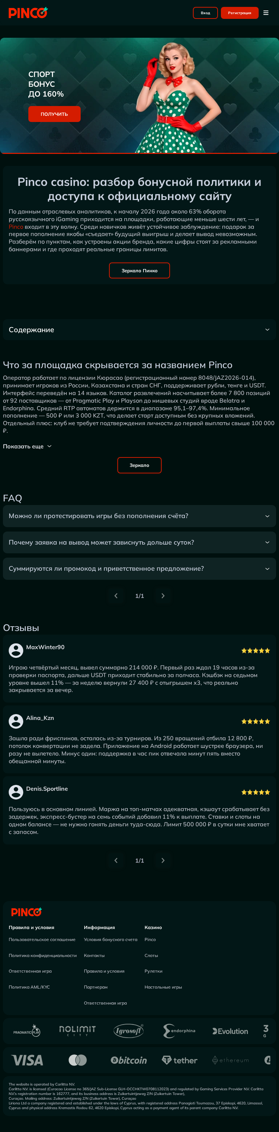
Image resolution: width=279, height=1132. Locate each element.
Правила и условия (31, 927)
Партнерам (96, 987)
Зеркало (139, 465)
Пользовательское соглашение (42, 939)
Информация (99, 927)
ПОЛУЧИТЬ (54, 114)
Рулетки (153, 971)
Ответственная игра (30, 971)
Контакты (94, 955)
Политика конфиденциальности (43, 955)
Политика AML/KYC (29, 987)
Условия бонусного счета (110, 939)
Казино (153, 927)
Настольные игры (163, 987)
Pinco (16, 226)
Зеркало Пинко (140, 270)
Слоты (151, 955)
